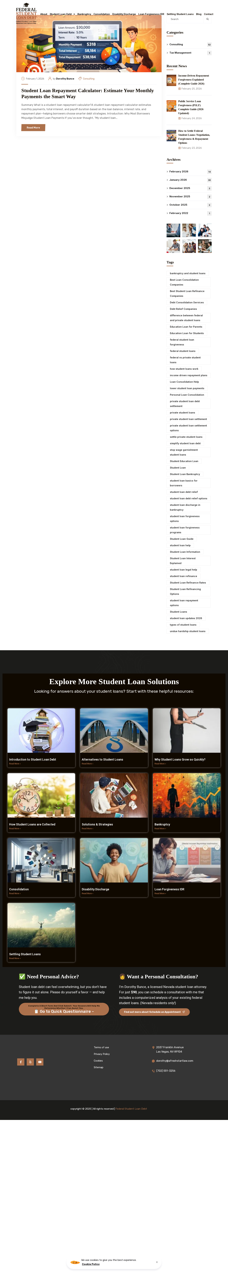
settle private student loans (186, 436)
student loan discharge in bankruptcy (185, 507)
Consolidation (101, 14)
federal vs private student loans (185, 360)
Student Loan (178, 467)
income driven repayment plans (188, 375)
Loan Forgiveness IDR (151, 14)
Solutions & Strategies (97, 824)
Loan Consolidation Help (184, 381)
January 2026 (190, 179)
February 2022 (189, 213)
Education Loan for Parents (186, 326)
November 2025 (189, 196)
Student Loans (178, 611)
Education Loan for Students (187, 333)
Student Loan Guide (181, 538)
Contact (208, 14)
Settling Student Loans (180, 14)
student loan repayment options (184, 603)
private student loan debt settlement (185, 403)
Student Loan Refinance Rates (188, 582)
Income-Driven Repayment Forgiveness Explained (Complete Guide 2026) (193, 79)
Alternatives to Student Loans (102, 759)
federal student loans (182, 351)
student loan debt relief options (188, 498)
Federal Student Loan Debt (131, 1108)
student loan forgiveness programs (185, 530)
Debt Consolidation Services (187, 302)
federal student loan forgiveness (182, 342)
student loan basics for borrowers (183, 483)
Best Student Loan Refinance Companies (187, 293)
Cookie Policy (91, 1264)
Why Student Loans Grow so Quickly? (180, 759)
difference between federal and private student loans (186, 318)
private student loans (182, 412)
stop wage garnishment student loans (184, 452)
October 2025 (189, 204)
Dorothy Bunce (65, 78)
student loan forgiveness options (185, 518)
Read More (33, 127)
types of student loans (183, 624)
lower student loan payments (187, 388)
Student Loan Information (185, 551)
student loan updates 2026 (186, 618)
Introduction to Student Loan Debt (32, 759)
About (43, 14)
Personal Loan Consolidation (187, 394)
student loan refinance (183, 576)
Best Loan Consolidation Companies (184, 282)
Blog (198, 14)
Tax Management (189, 52)
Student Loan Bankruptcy (185, 474)
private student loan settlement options (188, 428)
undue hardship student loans (187, 631)
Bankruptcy (84, 14)
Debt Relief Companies (183, 308)
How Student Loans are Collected (32, 824)
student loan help (180, 545)
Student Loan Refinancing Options (185, 591)
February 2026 (190, 171)
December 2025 (189, 188)
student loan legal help (183, 569)
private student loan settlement (188, 419)
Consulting (88, 78)
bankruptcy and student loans (187, 273)
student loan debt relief (184, 492)
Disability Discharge (124, 14)
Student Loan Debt (61, 14)
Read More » (15, 764)
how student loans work (184, 368)
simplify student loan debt (185, 443)
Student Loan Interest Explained (183, 561)
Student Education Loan (184, 461)
